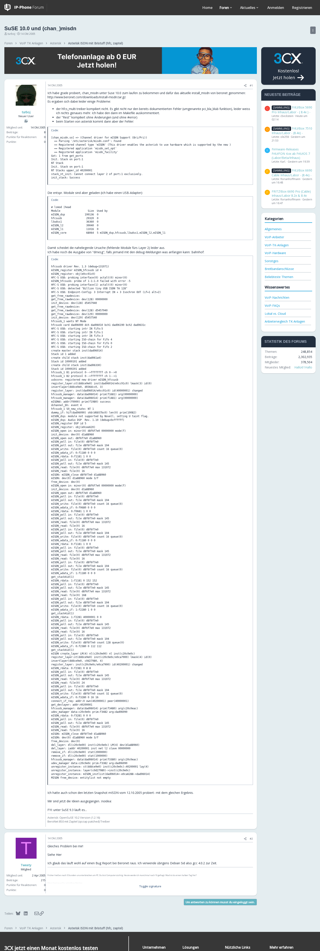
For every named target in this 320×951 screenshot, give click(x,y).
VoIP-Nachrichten (277, 297)
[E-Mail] (33, 913)
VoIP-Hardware (275, 253)
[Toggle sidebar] (313, 30)
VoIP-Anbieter (274, 237)
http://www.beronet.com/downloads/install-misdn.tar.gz (86, 97)
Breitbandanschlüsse (279, 269)
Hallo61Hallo (303, 367)
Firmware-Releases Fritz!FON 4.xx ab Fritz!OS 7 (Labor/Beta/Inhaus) (291, 153)
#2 (251, 839)
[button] (231, 7)
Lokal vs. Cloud (275, 313)
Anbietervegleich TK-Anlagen (285, 321)
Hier (59, 855)
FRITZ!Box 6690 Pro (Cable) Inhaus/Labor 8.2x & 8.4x (291, 193)
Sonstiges (271, 261)
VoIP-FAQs (272, 305)
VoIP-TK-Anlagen (277, 245)
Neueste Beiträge (282, 95)
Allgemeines (273, 229)
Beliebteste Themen (279, 277)
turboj (11, 34)
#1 (251, 85)
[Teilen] (245, 85)
